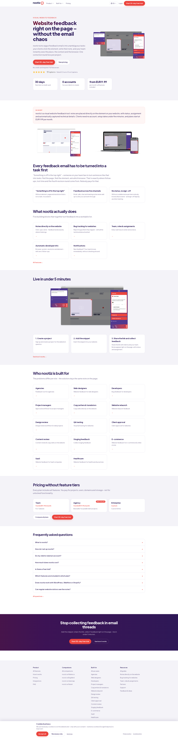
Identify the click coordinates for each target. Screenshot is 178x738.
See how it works (101, 641)
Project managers (97, 684)
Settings (70, 734)
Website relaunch (97, 691)
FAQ (34, 684)
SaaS (93, 714)
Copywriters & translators (100, 687)
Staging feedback (97, 707)
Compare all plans (41, 517)
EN (114, 3)
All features (36, 671)
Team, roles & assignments (129, 681)
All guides (123, 671)
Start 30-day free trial (134, 3)
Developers (95, 681)
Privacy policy (127, 734)
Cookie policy (137, 734)
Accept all (42, 734)
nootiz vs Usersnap (68, 681)
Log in (121, 3)
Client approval (96, 701)
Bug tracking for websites (128, 678)
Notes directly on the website (130, 674)
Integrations (37, 681)
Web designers (96, 678)
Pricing (68, 3)
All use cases (95, 671)
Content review (96, 704)
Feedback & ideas (126, 691)
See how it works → (40, 357)
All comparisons (67, 671)
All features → (38, 262)
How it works (37, 674)
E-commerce (95, 711)
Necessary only (57, 734)
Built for (59, 3)
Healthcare (94, 717)
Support (123, 687)
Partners (123, 684)
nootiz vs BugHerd (68, 678)
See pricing (63, 62)
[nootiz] (38, 3)
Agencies (94, 674)
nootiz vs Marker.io (68, 674)
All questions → (38, 596)
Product (49, 3)
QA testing (94, 697)
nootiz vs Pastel (67, 684)
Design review (95, 694)
